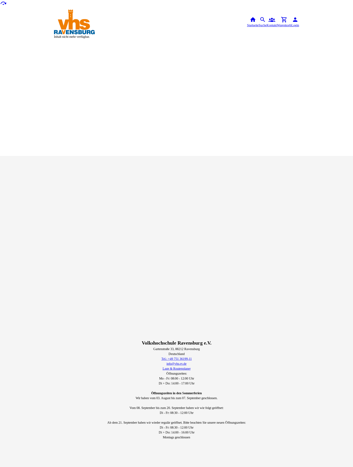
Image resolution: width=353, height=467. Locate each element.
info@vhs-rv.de (176, 363)
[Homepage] (74, 22)
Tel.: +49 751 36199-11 (176, 359)
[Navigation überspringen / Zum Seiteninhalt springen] (3, 3)
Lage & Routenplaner (177, 368)
